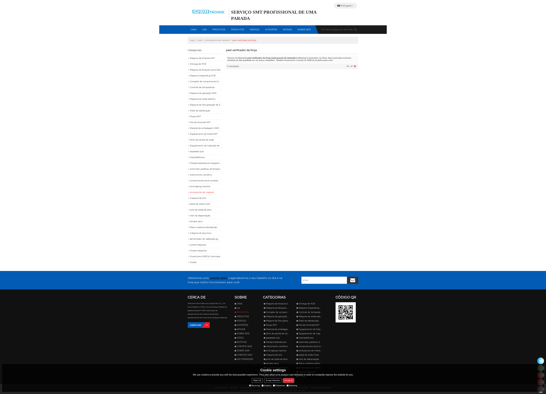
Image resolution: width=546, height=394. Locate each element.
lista (351, 66)
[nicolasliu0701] (540, 361)
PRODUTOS (218, 29)
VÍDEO (240, 338)
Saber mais (195, 325)
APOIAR (287, 29)
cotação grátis (219, 278)
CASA (194, 29)
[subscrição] (352, 280)
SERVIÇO (254, 29)
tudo (199, 40)
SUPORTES (271, 29)
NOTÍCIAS (242, 342)
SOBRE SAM (243, 350)
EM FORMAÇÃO (245, 359)
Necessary (255, 385)
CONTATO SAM (244, 355)
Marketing (293, 385)
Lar (204, 29)
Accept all (288, 380)
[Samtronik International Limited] (208, 12)
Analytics (268, 385)
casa (192, 40)
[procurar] (355, 29)
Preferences (280, 385)
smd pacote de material (217, 40)
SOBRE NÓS (304, 29)
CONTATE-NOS (244, 346)
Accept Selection (273, 380)
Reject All (257, 380)
